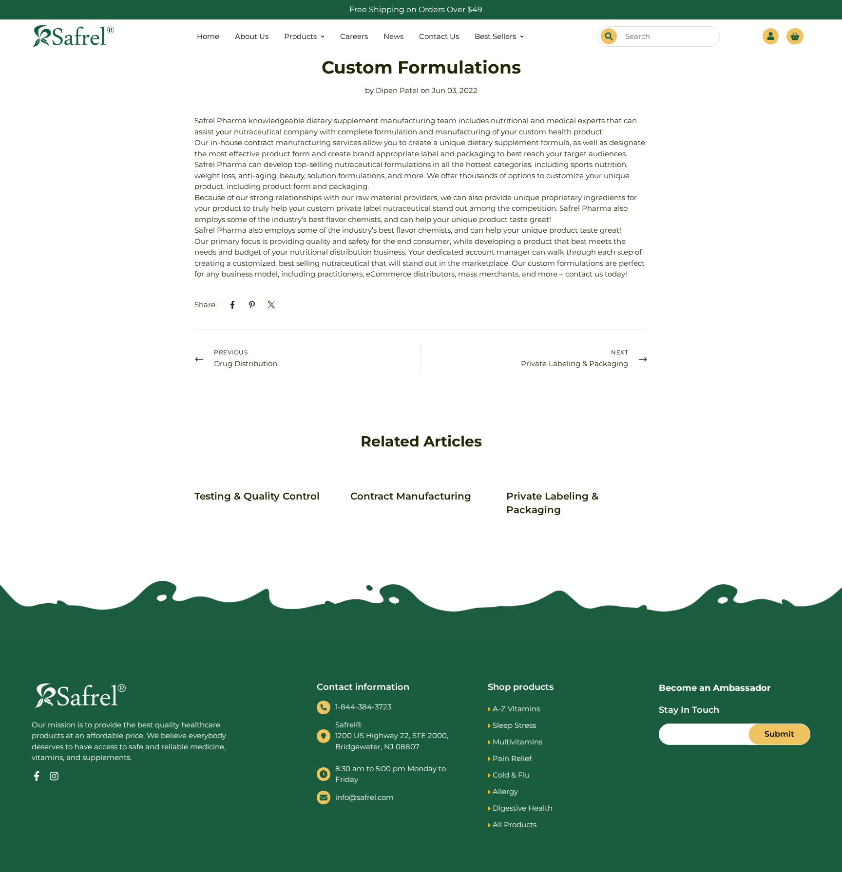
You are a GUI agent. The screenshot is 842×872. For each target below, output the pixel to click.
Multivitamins (517, 741)
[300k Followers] (36, 776)
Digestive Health (523, 808)
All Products (514, 824)
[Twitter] (271, 305)
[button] (795, 36)
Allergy (505, 791)
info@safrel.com (364, 797)
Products (300, 36)
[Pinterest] (252, 305)
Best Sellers (495, 36)
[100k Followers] (54, 776)
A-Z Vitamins (516, 708)
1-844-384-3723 (363, 706)
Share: (205, 304)
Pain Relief (512, 758)
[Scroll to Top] (823, 819)
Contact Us (439, 36)
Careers (354, 36)
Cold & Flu (511, 774)
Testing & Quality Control (257, 496)
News (393, 36)
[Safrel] (73, 36)
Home (208, 36)
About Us (251, 36)
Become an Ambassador (715, 688)
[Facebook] (232, 305)
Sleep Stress (514, 725)
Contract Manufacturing (410, 496)
